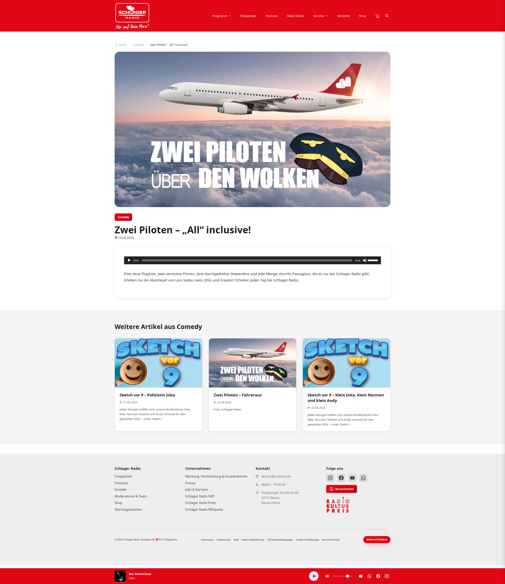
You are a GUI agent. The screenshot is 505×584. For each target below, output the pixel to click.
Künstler (319, 16)
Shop (362, 16)
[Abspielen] (314, 576)
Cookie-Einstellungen (307, 539)
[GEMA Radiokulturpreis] (338, 505)
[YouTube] (352, 478)
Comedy (138, 45)
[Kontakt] (360, 576)
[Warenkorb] (377, 15)
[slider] (373, 260)
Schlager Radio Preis (200, 503)
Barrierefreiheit (344, 489)
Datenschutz (224, 539)
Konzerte (344, 16)
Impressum (207, 539)
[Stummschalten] (365, 260)
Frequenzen (248, 16)
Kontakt (120, 489)
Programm (219, 16)
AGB (236, 539)
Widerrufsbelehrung (253, 539)
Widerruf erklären (376, 539)
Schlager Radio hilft (199, 496)
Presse (190, 483)
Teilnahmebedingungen (280, 539)
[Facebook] (341, 478)
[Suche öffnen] (387, 15)
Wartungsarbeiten (128, 509)
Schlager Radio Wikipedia (204, 509)
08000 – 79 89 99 (273, 484)
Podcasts (272, 16)
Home (123, 45)
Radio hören (295, 16)
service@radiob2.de (276, 476)
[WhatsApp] (363, 478)
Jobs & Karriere (196, 489)
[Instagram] (330, 478)
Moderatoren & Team (131, 496)
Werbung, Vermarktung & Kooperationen (216, 476)
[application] (252, 260)
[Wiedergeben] (129, 260)
